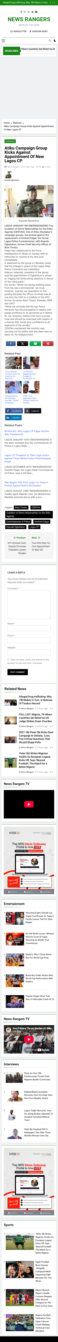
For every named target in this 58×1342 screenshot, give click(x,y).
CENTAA (36, 507)
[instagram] (24, 12)
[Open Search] (50, 40)
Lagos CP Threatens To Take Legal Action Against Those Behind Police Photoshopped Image (28, 458)
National (10, 141)
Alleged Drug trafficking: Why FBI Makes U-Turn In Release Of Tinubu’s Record (25, 3)
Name (11, 623)
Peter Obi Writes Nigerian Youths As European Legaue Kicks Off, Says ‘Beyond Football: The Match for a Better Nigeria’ (34, 760)
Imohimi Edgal (42, 521)
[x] (28, 12)
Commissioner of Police (18, 521)
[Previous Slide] (50, 2)
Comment (13, 588)
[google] (32, 12)
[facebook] (21, 12)
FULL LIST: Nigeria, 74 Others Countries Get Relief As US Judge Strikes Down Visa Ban (35, 718)
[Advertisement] (29, 87)
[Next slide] (54, 2)
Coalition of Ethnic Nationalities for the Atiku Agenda (28, 515)
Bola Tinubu (21, 507)
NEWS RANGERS (29, 19)
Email (11, 635)
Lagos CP (34, 527)
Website (11, 647)
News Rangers (13, 166)
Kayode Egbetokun (15, 527)
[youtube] (36, 12)
